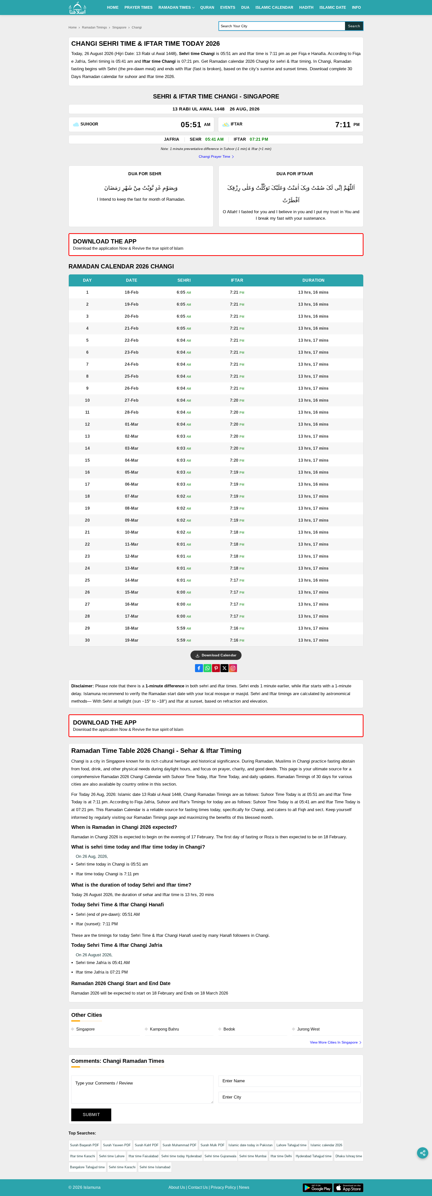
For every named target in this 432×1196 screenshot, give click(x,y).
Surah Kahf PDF (146, 1145)
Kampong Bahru (164, 1029)
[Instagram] (233, 668)
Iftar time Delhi (281, 1156)
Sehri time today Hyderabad (181, 1156)
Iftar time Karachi (82, 1156)
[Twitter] (224, 668)
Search (354, 26)
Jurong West (308, 1029)
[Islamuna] (77, 7)
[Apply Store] (336, 244)
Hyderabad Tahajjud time (314, 1156)
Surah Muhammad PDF (179, 1145)
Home (112, 7)
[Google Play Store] (289, 244)
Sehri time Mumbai (252, 1156)
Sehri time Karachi (122, 1167)
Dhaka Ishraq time (349, 1156)
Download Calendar (218, 655)
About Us (176, 1187)
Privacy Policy (223, 1187)
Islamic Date (333, 7)
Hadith (306, 7)
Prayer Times (138, 7)
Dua (245, 7)
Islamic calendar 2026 (326, 1145)
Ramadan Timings (94, 27)
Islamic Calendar (274, 7)
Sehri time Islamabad (155, 1167)
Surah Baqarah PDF (84, 1145)
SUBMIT (91, 1114)
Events (227, 7)
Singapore (119, 27)
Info (356, 7)
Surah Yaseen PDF (117, 1145)
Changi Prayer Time (214, 156)
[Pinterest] (216, 668)
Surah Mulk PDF (212, 1145)
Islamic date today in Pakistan (250, 1145)
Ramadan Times (174, 7)
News (244, 1187)
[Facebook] (199, 668)
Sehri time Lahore (111, 1156)
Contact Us (198, 1187)
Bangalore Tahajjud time (87, 1167)
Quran (207, 7)
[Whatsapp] (208, 668)
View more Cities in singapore (334, 1042)
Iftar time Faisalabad (143, 1156)
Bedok (229, 1029)
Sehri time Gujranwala (220, 1156)
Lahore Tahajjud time (291, 1145)
